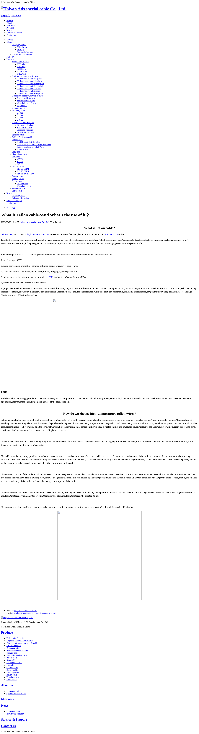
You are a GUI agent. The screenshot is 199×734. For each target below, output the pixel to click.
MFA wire (21, 74)
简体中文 (5, 15)
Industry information (20, 198)
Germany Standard (25, 125)
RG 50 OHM (23, 169)
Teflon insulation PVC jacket (29, 79)
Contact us (11, 35)
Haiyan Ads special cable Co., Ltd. (35, 222)
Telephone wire (18, 188)
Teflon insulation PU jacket (29, 88)
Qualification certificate (22, 54)
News (9, 30)
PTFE (115, 234)
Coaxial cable (18, 166)
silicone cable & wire (26, 100)
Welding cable (18, 178)
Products (10, 28)
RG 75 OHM (23, 171)
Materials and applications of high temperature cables (33, 613)
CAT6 (20, 161)
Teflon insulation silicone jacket (30, 83)
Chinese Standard (24, 127)
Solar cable (16, 152)
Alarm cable (17, 181)
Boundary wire (18, 110)
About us (10, 23)
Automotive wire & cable (23, 122)
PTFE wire (22, 71)
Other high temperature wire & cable (27, 96)
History (20, 49)
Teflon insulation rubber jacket (30, 81)
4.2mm (20, 120)
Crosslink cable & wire (27, 103)
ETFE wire (22, 69)
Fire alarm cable (24, 186)
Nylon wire (22, 105)
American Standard (25, 132)
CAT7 (20, 164)
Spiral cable (17, 191)
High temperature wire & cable (25, 76)
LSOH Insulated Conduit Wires (30, 147)
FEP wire (10, 25)
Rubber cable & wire (26, 98)
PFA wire (21, 66)
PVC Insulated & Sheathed (28, 142)
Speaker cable (18, 135)
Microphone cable (19, 154)
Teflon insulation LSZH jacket (30, 93)
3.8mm (20, 118)
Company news (18, 195)
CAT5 (20, 159)
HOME (9, 20)
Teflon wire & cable (20, 62)
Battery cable (17, 176)
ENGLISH (16, 15)
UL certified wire (19, 108)
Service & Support (14, 33)
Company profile (19, 44)
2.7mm (20, 113)
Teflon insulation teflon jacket (30, 86)
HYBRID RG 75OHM (27, 174)
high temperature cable (38, 234)
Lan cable (16, 157)
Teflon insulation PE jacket (28, 91)
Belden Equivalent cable (22, 137)
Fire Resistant (23, 149)
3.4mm (20, 115)
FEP (106, 234)
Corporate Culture (25, 52)
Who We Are (23, 47)
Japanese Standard (25, 130)
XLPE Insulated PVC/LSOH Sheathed (34, 144)
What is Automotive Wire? (25, 610)
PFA (110, 234)
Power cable (17, 139)
